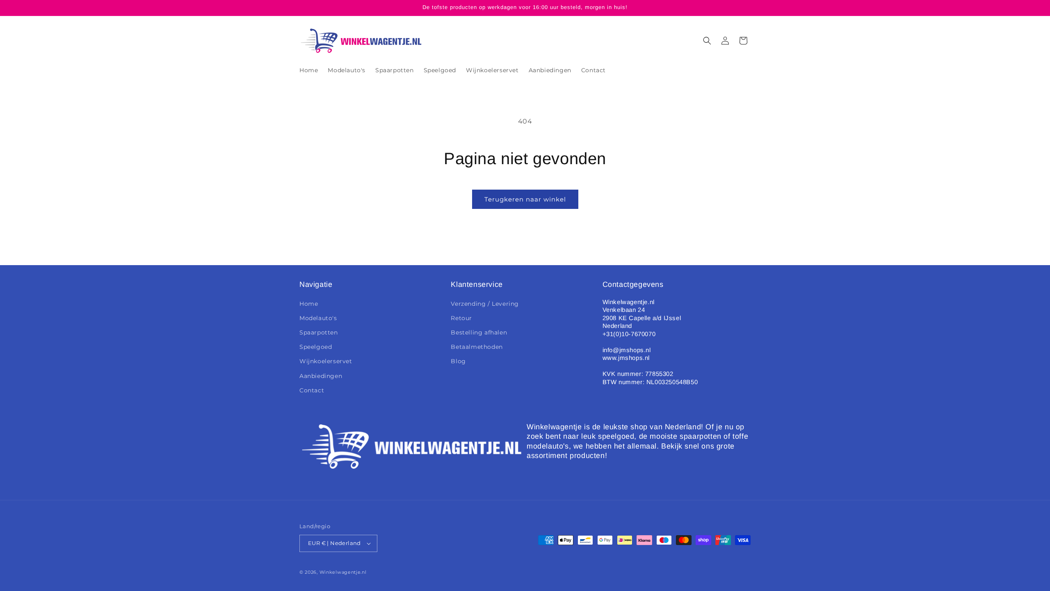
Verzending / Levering (485, 303)
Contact (311, 390)
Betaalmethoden (476, 346)
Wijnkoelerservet (325, 361)
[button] (707, 41)
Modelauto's (318, 318)
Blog (458, 361)
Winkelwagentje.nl (343, 572)
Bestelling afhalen (479, 332)
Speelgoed (315, 346)
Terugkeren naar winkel (525, 199)
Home (308, 303)
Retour (461, 318)
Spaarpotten (318, 332)
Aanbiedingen (320, 376)
